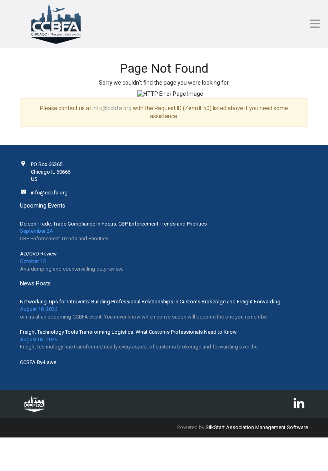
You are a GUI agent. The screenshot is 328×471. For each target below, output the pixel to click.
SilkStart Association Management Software (257, 427)
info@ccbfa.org (112, 108)
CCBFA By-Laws (38, 362)
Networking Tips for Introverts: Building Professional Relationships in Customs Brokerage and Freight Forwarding (150, 302)
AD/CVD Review (38, 254)
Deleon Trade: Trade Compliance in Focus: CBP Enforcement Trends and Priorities (113, 224)
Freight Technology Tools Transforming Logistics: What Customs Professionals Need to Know (128, 332)
